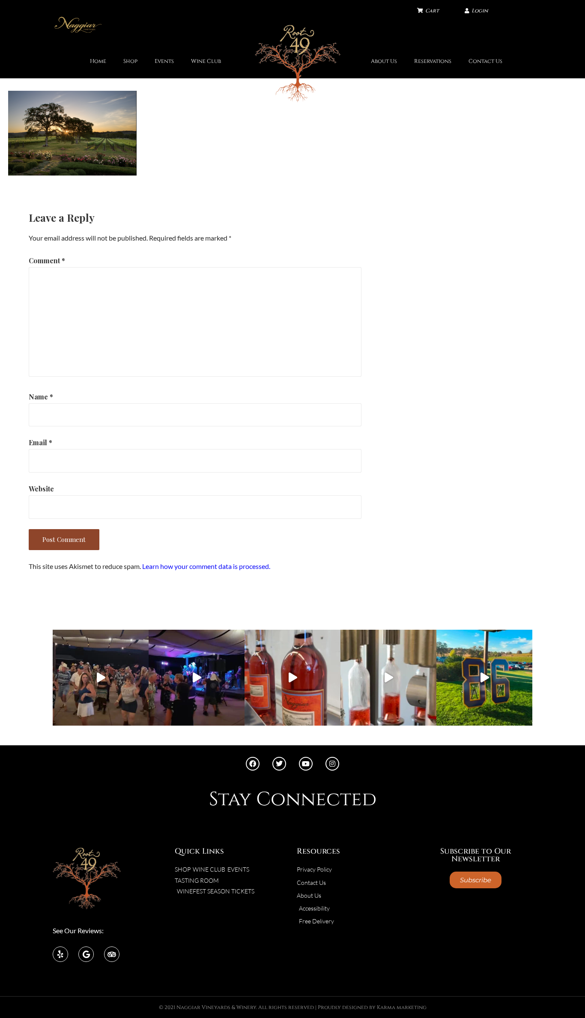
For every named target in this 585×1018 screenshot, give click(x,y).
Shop (130, 61)
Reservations (432, 61)
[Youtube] (306, 764)
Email (40, 442)
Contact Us (485, 61)
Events (164, 61)
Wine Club (206, 61)
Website (41, 488)
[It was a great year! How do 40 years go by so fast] (484, 678)
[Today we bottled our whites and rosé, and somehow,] (388, 678)
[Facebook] (253, 764)
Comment (47, 260)
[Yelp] (60, 954)
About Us (384, 61)
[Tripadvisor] (111, 954)
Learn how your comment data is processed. (206, 566)
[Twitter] (279, 764)
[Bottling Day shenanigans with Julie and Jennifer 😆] (292, 678)
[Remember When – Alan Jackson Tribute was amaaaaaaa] (197, 678)
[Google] (86, 954)
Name (41, 396)
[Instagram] (332, 764)
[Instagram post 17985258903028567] (101, 678)
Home (98, 61)
